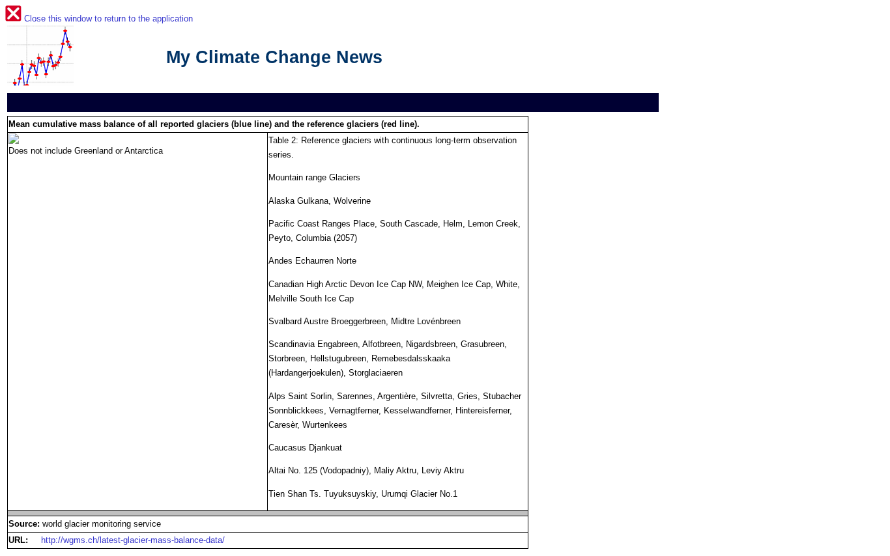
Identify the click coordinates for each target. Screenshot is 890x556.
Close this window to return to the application (108, 18)
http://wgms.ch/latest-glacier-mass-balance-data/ (133, 540)
